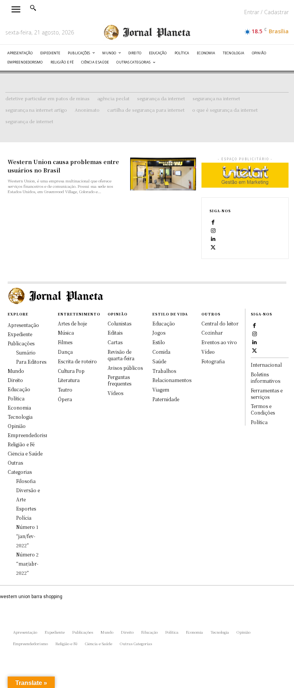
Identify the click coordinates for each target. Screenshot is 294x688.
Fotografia (213, 361)
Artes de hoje (72, 323)
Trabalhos (164, 371)
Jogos (158, 332)
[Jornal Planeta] (147, 32)
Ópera (65, 399)
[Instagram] (213, 230)
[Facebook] (213, 222)
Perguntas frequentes (119, 380)
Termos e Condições (263, 409)
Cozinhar (212, 332)
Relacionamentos (171, 380)
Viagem (160, 389)
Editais (115, 332)
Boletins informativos (265, 377)
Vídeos (115, 393)
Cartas (115, 342)
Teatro (65, 389)
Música (66, 332)
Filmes (65, 342)
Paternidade (165, 399)
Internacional (266, 364)
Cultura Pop (71, 371)
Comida (161, 351)
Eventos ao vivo (219, 342)
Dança (65, 351)
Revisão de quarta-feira (121, 354)
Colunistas (119, 323)
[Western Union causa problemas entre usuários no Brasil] (163, 174)
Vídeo (208, 351)
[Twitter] (213, 247)
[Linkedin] (213, 238)
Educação (163, 323)
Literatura (69, 380)
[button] (33, 8)
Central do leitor (219, 323)
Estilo (158, 342)
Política (259, 422)
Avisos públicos (125, 367)
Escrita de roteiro (77, 361)
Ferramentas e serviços (267, 393)
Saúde (159, 361)
